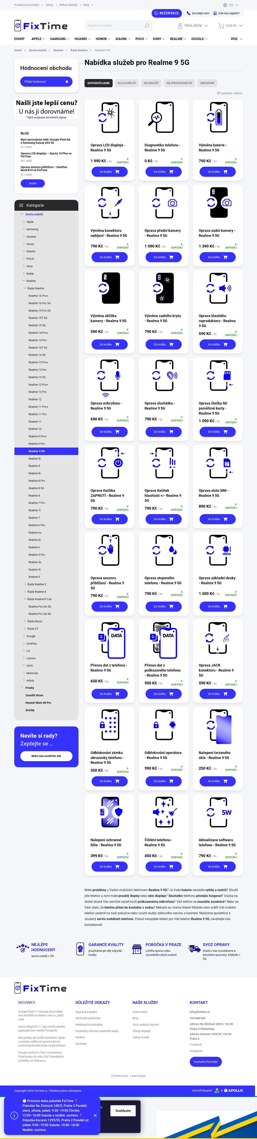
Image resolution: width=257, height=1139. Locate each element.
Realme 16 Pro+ (38, 295)
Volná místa (140, 1012)
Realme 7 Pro (37, 502)
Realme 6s (35, 532)
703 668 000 (197, 1018)
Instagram (196, 1051)
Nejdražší (151, 83)
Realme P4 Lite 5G (40, 606)
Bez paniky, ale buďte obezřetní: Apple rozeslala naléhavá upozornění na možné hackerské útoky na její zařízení (41, 1041)
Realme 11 (35, 421)
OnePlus (32, 643)
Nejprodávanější (179, 83)
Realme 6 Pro (37, 525)
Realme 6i (35, 539)
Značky (30, 710)
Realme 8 (34, 495)
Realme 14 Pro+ (38, 332)
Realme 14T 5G (38, 347)
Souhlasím (123, 1111)
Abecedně (207, 83)
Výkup (49, 4)
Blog (86, 4)
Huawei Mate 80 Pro (38, 702)
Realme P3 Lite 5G (40, 613)
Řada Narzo (35, 621)
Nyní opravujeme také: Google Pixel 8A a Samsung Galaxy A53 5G (45, 141)
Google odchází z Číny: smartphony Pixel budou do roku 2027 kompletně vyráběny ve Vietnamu (40, 1056)
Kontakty (81, 1043)
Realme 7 (34, 517)
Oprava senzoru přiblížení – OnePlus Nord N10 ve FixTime (44, 168)
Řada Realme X (37, 591)
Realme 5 (34, 576)
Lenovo (31, 658)
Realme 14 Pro (38, 340)
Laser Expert (138, 1075)
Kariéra (80, 1037)
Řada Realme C (37, 584)
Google (31, 636)
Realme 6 (34, 547)
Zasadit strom (34, 695)
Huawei (31, 236)
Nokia (30, 273)
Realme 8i (35, 473)
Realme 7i (35, 510)
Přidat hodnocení (35, 81)
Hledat (147, 25)
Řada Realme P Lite (40, 599)
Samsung (32, 229)
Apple (30, 221)
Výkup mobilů (141, 1037)
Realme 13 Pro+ (38, 362)
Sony (30, 266)
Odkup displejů (68, 4)
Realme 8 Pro (37, 480)
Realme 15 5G (37, 325)
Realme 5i (35, 569)
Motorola (32, 673)
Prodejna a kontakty (26, 4)
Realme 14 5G (37, 354)
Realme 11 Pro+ (38, 406)
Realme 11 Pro (38, 414)
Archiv (33, 183)
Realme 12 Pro (38, 391)
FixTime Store (119, 1075)
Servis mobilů (34, 214)
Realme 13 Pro (38, 369)
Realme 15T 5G (38, 317)
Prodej (29, 687)
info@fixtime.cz (200, 1012)
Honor (30, 244)
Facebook (196, 1044)
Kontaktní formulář (206, 1061)
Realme (31, 280)
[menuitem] (21, 39)
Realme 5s (35, 562)
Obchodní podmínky (87, 1018)
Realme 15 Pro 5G (40, 310)
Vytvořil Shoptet (202, 1090)
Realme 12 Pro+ (38, 384)
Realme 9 (34, 465)
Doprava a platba (86, 1012)
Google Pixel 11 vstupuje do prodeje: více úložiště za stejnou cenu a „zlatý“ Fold (41, 1015)
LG (28, 650)
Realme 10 (35, 428)
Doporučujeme (99, 83)
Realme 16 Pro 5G (40, 303)
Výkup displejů (141, 1031)
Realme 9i (35, 458)
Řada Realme (36, 288)
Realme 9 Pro (37, 443)
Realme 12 (35, 399)
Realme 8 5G (36, 488)
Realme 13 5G (37, 377)
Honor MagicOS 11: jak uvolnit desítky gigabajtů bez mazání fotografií (41, 1028)
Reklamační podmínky (89, 1024)
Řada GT (33, 628)
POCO (30, 258)
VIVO (30, 665)
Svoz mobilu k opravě (146, 1024)
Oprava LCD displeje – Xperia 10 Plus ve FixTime (46, 155)
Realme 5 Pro (37, 554)
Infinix (30, 680)
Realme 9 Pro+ (38, 436)
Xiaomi (31, 251)
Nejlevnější (127, 83)
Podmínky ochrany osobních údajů (96, 1031)
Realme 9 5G (37, 451)
